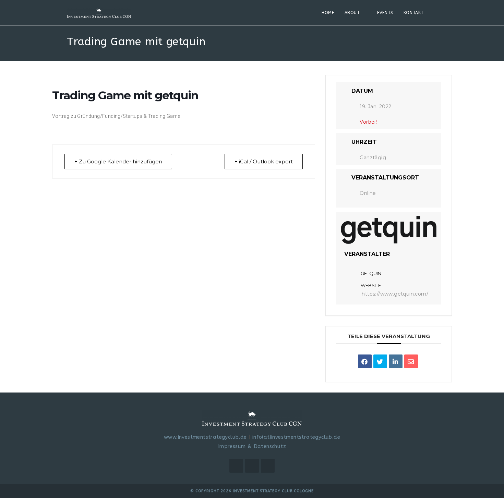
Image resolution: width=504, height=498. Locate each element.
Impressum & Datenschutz (252, 446)
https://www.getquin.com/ (395, 294)
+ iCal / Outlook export (264, 161)
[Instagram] (252, 466)
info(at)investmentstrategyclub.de (296, 437)
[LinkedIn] (396, 361)
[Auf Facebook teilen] (365, 361)
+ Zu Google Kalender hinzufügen (118, 161)
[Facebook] (236, 466)
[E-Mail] (411, 361)
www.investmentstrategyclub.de (205, 437)
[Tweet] (380, 361)
